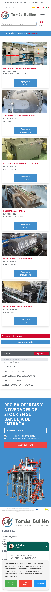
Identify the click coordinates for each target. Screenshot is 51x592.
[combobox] (19, 24)
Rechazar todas (25, 583)
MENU (43, 14)
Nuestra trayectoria (9, 537)
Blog (15, 7)
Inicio (11, 33)
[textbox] (18, 24)
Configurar (40, 583)
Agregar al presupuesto (25, 83)
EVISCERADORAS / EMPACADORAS (20, 375)
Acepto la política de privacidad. (20, 436)
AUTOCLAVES (11, 366)
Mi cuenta (5, 7)
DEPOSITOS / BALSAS (14, 371)
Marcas (21, 33)
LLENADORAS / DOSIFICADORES (19, 385)
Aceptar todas (11, 583)
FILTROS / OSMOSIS (13, 380)
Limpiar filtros (41, 353)
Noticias (5, 539)
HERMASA (33, 33)
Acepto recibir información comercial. (23, 438)
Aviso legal (6, 541)
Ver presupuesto (25, 342)
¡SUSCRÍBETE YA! (25, 445)
